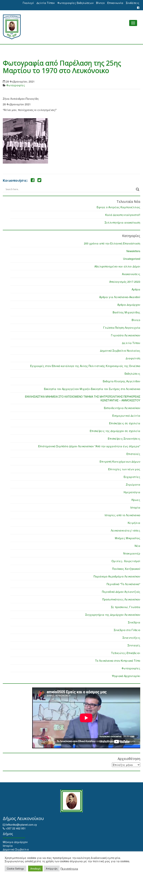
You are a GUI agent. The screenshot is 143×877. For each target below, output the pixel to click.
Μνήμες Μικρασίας (127, 538)
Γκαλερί (28, 3)
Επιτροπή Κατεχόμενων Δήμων (120, 461)
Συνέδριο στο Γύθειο (127, 630)
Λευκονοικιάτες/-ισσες (125, 530)
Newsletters (133, 251)
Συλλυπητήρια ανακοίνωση (122, 222)
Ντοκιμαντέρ (131, 553)
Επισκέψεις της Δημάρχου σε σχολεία (115, 431)
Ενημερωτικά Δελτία (126, 415)
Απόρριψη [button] (51, 868)
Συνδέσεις (132, 3)
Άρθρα (136, 289)
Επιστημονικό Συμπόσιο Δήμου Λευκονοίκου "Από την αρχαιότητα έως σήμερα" (89, 446)
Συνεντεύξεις (131, 637)
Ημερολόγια (132, 492)
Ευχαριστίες (132, 477)
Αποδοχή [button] (35, 868)
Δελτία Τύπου (45, 3)
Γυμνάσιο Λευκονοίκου (125, 335)
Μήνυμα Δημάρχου (15, 842)
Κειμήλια (134, 523)
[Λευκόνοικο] (71, 27)
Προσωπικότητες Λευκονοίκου (121, 599)
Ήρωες (135, 500)
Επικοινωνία (115, 3)
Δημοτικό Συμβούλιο (16, 849)
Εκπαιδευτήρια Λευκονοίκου (122, 408)
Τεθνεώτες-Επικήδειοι (125, 653)
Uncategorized (131, 259)
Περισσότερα (69, 868)
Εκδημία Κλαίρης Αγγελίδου (121, 381)
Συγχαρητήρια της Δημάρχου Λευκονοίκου (112, 614)
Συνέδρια (134, 622)
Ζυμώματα (133, 484)
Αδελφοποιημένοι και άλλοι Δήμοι (117, 266)
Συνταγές (134, 645)
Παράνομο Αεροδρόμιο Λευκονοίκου (117, 576)
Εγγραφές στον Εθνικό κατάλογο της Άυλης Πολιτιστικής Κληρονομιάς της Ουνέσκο (85, 366)
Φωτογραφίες (15, 85)
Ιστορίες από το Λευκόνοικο (122, 515)
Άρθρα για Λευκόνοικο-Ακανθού (119, 297)
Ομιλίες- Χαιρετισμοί (126, 561)
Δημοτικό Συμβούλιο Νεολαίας (120, 350)
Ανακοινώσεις (131, 274)
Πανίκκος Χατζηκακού (126, 569)
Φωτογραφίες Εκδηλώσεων (75, 3)
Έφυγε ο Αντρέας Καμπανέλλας (118, 207)
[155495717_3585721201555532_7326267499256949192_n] (25, 141)
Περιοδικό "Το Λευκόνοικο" (123, 584)
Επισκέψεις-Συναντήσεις (124, 438)
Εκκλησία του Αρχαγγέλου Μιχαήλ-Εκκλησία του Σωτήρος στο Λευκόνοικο (92, 389)
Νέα (137, 546)
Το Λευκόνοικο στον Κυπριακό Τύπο (117, 660)
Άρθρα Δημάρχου (128, 304)
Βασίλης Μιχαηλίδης (126, 312)
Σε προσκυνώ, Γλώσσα (125, 607)
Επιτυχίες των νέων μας (124, 469)
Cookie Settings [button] (15, 868)
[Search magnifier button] (137, 189)
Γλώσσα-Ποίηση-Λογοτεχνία (121, 327)
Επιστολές (133, 454)
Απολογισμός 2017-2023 (124, 281)
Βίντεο (100, 3)
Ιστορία (135, 507)
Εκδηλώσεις (132, 373)
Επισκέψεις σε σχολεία (124, 423)
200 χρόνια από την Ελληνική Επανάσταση (112, 243)
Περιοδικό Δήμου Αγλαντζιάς (121, 592)
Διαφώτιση (133, 358)
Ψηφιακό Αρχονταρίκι (126, 676)
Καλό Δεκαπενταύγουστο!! (122, 215)
